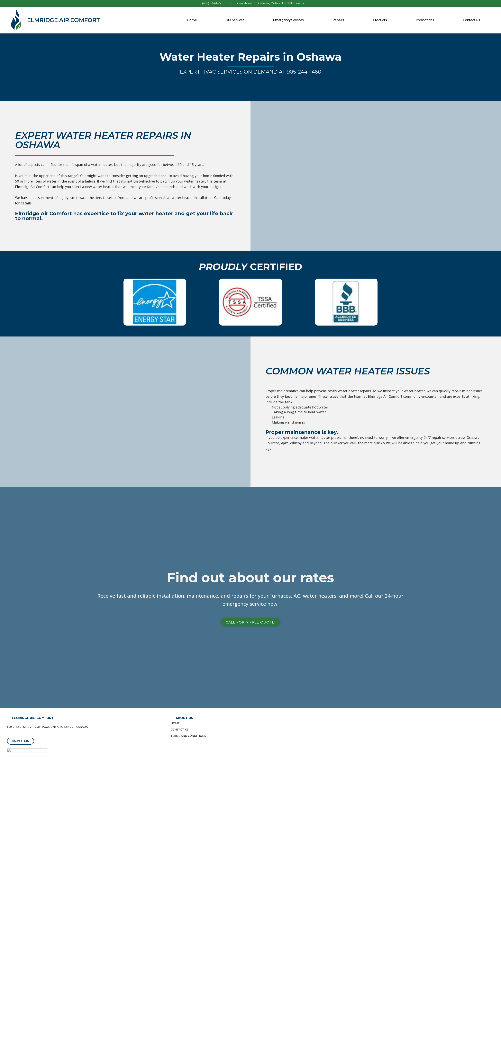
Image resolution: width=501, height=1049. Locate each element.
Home (192, 20)
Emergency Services (288, 20)
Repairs (338, 20)
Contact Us (471, 20)
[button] (250, 622)
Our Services (234, 20)
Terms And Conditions (188, 736)
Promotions (425, 20)
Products (380, 20)
